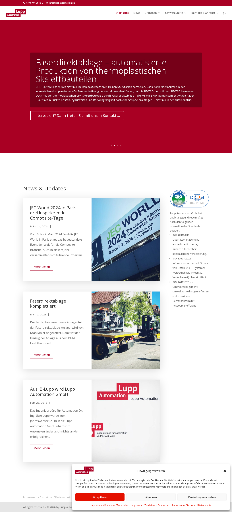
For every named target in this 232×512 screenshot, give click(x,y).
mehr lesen (42, 267)
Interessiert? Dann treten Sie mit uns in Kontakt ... (77, 115)
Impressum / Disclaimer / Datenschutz (110, 505)
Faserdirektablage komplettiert (48, 303)
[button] (225, 471)
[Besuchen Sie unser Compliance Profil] (189, 206)
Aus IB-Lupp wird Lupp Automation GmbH (52, 391)
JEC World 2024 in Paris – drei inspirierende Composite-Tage (55, 213)
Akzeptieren (99, 497)
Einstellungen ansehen (202, 497)
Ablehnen (151, 497)
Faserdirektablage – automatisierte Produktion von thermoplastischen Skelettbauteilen (101, 70)
